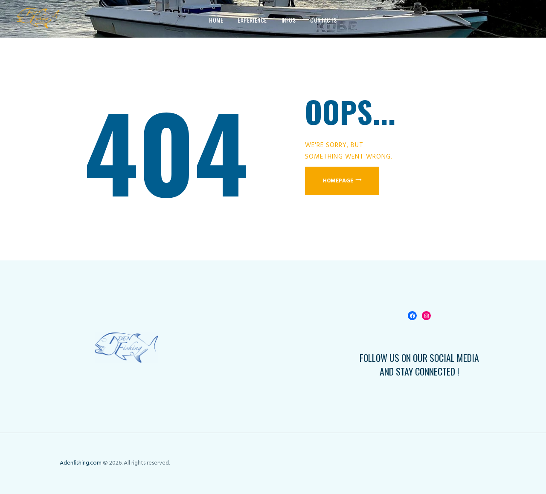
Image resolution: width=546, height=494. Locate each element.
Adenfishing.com (81, 463)
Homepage (338, 180)
